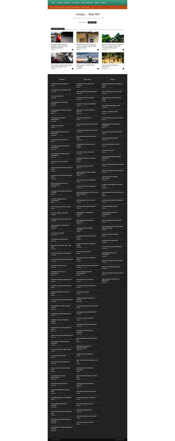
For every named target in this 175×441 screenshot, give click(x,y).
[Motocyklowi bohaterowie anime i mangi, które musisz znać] (62, 57)
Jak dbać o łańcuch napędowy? (84, 354)
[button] (122, 2)
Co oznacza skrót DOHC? (57, 233)
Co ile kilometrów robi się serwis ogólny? (112, 118)
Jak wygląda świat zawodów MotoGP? (86, 312)
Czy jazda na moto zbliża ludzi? (110, 240)
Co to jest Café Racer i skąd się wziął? (61, 349)
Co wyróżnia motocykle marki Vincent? (112, 132)
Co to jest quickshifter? (57, 96)
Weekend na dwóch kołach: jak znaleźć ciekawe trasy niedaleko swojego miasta (86, 46)
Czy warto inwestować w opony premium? (62, 259)
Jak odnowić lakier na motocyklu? (85, 97)
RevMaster (53, 113)
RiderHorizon (53, 149)
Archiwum (59, 2)
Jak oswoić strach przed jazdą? (59, 161)
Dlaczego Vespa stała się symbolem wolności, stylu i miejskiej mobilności (59, 46)
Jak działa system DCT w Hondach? (85, 397)
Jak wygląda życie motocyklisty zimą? (61, 90)
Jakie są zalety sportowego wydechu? (86, 324)
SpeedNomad (104, 68)
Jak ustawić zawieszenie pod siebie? (86, 391)
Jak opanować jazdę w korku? (59, 265)
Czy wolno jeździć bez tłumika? (110, 234)
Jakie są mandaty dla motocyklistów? (112, 220)
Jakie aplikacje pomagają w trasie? (111, 105)
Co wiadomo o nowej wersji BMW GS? (86, 104)
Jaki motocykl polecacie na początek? (86, 416)
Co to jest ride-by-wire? (108, 150)
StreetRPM (53, 345)
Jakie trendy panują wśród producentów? (113, 273)
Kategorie (67, 2)
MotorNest (78, 49)
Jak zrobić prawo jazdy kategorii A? (60, 361)
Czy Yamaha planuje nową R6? (110, 206)
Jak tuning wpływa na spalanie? (110, 138)
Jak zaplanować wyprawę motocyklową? (112, 200)
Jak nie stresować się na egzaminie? (86, 186)
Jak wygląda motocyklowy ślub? (59, 239)
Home (53, 2)
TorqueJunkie (53, 91)
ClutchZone (53, 49)
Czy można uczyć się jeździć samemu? (61, 285)
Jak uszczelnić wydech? (57, 125)
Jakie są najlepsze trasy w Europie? (85, 200)
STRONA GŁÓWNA (92, 22)
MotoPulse (53, 295)
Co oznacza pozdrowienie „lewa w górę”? (87, 305)
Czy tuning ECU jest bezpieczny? (85, 279)
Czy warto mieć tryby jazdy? (83, 251)
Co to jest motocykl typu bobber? (85, 318)
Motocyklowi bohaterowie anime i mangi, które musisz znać (61, 66)
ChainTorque (53, 157)
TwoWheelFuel (53, 301)
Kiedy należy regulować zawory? (84, 403)
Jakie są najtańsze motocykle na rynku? (86, 91)
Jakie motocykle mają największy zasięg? (113, 164)
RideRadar (53, 127)
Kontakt (104, 2)
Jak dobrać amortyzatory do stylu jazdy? (87, 130)
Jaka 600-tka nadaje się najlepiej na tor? (61, 279)
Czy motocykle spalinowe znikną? (110, 144)
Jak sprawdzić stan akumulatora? (60, 83)
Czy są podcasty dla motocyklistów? (86, 285)
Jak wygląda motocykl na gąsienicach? (61, 313)
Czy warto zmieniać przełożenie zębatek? (62, 299)
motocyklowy (78, 68)
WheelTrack (53, 68)
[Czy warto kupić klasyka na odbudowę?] (113, 57)
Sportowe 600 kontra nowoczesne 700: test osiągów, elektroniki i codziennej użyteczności (113, 46)
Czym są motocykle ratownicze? (59, 139)
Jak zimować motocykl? (82, 292)
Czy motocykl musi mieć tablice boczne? (87, 124)
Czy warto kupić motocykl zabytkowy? (112, 246)
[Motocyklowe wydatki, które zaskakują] (87, 57)
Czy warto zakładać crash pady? (59, 213)
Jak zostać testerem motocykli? (85, 422)
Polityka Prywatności (87, 2)
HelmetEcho (53, 171)
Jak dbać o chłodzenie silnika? (110, 111)
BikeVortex (53, 194)
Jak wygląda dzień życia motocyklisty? (61, 397)
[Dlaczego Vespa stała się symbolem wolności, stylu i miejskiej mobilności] (62, 37)
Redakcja (97, 2)
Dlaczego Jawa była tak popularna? (111, 266)
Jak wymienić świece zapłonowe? (85, 152)
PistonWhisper (53, 97)
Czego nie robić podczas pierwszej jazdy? (87, 265)
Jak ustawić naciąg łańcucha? (84, 410)
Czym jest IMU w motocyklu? (58, 355)
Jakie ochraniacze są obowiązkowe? (86, 180)
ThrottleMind (53, 214)
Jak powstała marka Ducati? (83, 118)
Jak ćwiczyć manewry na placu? (84, 166)
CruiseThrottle (53, 178)
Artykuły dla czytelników (119, 439)
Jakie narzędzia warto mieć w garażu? (61, 206)
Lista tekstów (75, 2)
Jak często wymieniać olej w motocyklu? (112, 170)
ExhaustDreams (105, 49)
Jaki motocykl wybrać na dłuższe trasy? (112, 260)
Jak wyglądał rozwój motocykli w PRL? (61, 219)
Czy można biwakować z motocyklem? (61, 253)
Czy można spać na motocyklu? (59, 383)
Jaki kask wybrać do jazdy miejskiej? (86, 206)
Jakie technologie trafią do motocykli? (112, 91)
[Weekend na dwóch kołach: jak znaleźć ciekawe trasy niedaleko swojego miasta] (87, 37)
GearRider (53, 85)
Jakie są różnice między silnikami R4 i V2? (62, 335)
